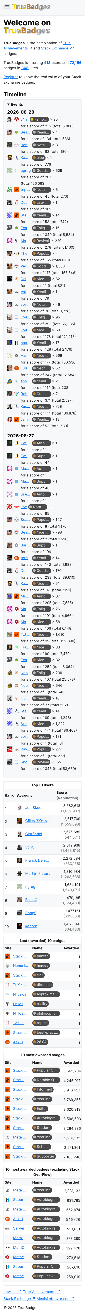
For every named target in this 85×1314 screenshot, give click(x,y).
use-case (44, 202)
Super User (20, 1199)
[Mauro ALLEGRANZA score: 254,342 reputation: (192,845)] (9, 241)
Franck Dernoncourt (26, 647)
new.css (10, 1291)
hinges (42, 965)
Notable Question (44, 145)
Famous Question (41, 119)
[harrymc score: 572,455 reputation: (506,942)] (9, 343)
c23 (40, 975)
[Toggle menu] (6, 6)
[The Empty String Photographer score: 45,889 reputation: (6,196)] (9, 254)
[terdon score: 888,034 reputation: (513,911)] (9, 558)
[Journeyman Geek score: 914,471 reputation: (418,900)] (9, 317)
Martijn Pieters (37, 873)
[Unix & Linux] (17, 157)
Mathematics (20, 1257)
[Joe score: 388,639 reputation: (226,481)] (9, 507)
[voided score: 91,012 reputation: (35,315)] (9, 305)
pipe (40, 157)
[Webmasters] (17, 393)
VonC (29, 847)
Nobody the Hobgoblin (26, 673)
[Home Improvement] (17, 355)
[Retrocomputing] (17, 468)
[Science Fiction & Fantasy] (17, 145)
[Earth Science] (17, 494)
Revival (43, 241)
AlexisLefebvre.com (53, 1298)
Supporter (44, 456)
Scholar (43, 1146)
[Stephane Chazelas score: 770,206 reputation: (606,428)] (9, 216)
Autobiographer (44, 443)
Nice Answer (44, 279)
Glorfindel (33, 834)
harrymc (26, 343)
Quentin (26, 698)
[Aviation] (17, 506)
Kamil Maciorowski (26, 157)
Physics (19, 994)
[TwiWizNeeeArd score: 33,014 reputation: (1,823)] (9, 443)
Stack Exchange (54, 48)
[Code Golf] (17, 253)
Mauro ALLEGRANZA (26, 241)
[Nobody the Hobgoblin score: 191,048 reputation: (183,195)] (9, 673)
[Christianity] (17, 381)
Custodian (44, 394)
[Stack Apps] (17, 545)
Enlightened (44, 228)
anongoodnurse (26, 381)
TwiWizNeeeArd (26, 443)
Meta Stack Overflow (20, 1137)
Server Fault (20, 1228)
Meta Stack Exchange (20, 1238)
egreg (26, 170)
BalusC (31, 900)
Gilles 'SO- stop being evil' (38, 821)
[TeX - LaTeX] (17, 170)
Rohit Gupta (26, 145)
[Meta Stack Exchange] (17, 317)
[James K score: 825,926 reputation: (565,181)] (9, 420)
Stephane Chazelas (26, 215)
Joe (24, 507)
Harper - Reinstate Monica (26, 355)
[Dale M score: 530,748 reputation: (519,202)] (9, 279)
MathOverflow (20, 1247)
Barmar (26, 545)
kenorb (31, 926)
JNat (25, 119)
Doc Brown (26, 202)
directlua (44, 984)
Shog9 (26, 762)
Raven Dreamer (26, 749)
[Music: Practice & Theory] (17, 443)
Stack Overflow (20, 956)
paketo (43, 956)
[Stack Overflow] (17, 189)
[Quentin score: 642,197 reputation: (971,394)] (9, 699)
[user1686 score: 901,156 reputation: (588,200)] (9, 495)
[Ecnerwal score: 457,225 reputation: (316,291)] (9, 228)
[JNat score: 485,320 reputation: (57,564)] (9, 120)
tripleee (26, 189)
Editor (42, 1108)
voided (26, 304)
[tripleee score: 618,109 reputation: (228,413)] (9, 190)
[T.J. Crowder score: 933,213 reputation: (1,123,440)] (9, 635)
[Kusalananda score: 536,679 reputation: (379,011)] (9, 407)
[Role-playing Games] (17, 278)
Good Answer (44, 170)
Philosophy (20, 1004)
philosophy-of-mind (48, 1013)
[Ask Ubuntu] (17, 368)
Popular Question (44, 253)
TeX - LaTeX (20, 984)
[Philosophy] (17, 240)
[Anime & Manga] (17, 119)
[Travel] (17, 647)
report (42, 1023)
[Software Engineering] (17, 202)
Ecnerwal (26, 228)
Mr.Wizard (26, 596)
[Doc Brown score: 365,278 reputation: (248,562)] (9, 203)
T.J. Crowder (26, 634)
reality (42, 1003)
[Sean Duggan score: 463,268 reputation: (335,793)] (9, 133)
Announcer (44, 596)
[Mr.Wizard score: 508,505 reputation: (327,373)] (9, 597)
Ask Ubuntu (20, 1042)
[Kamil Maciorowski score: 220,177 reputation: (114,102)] (9, 158)
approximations (48, 994)
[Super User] (17, 342)
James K (26, 419)
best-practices (48, 1032)
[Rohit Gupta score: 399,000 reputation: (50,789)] (9, 145)
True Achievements (39, 1291)
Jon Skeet (34, 807)
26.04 (42, 1042)
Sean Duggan (26, 132)
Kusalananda (26, 406)
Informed (44, 1089)
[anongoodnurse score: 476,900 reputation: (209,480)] (9, 381)
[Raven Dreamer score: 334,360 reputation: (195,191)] (9, 750)
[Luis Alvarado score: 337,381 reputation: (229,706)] (9, 368)
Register (10, 77)
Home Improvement (20, 965)
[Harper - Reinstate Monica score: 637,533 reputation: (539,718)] (9, 356)
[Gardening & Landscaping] (17, 132)
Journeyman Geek (26, 317)
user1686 (26, 494)
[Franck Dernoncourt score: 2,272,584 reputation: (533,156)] (9, 648)
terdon (26, 558)
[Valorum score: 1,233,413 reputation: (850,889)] (9, 267)
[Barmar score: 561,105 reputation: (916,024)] (9, 546)
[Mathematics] (17, 608)
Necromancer (44, 368)
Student (44, 1127)
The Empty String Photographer (26, 253)
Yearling (43, 132)
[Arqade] (17, 291)
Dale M (26, 279)
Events (17, 104)
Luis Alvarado (26, 368)
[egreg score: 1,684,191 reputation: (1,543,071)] (9, 171)
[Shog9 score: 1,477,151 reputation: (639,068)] (9, 762)
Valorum (26, 266)
